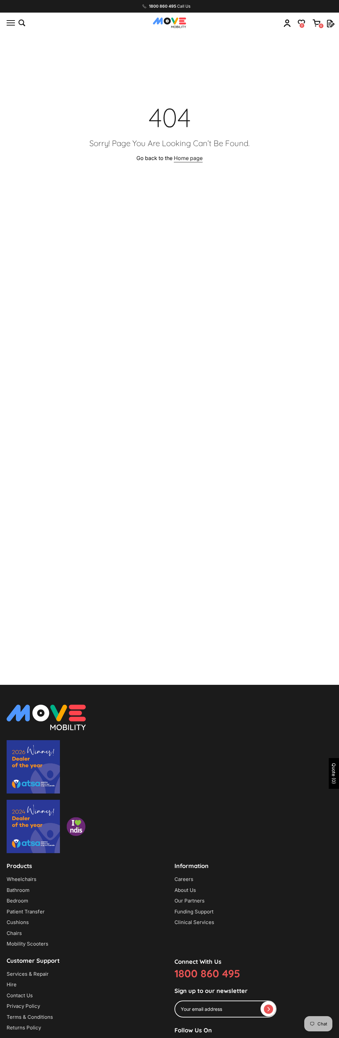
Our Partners (189, 901)
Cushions (18, 922)
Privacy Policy (23, 1006)
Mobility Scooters (27, 944)
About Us (185, 890)
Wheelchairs (21, 879)
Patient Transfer (26, 911)
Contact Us (20, 995)
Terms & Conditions (30, 1017)
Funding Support (194, 911)
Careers (183, 879)
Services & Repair (28, 974)
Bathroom (18, 890)
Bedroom (17, 901)
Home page (188, 158)
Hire (12, 984)
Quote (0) (334, 773)
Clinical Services (194, 922)
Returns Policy (24, 1027)
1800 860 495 (207, 973)
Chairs (14, 933)
